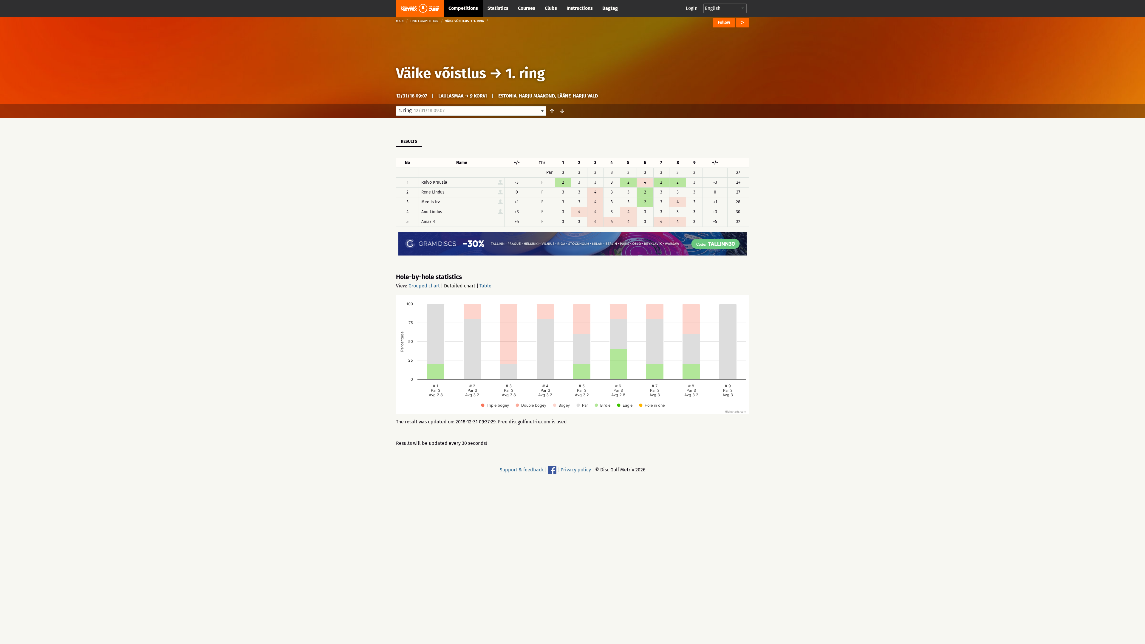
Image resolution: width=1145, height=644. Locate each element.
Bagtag (610, 8)
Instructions (580, 8)
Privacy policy (576, 470)
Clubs (551, 8)
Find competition (424, 21)
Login (691, 8)
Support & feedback (522, 470)
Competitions (463, 8)
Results (409, 141)
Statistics (498, 8)
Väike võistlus (441, 73)
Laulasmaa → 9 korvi (462, 96)
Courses (526, 8)
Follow (724, 22)
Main (400, 21)
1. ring (525, 73)
